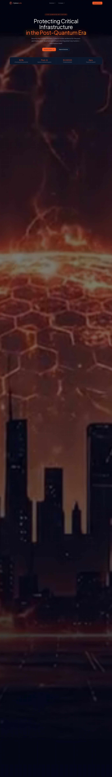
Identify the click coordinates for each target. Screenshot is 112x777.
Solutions (51, 3)
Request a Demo (48, 49)
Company (60, 3)
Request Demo (97, 3)
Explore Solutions (63, 49)
